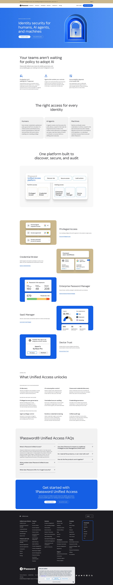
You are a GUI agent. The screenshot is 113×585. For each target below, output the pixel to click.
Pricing (21, 555)
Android (85, 531)
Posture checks (35, 532)
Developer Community (61, 544)
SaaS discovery (35, 541)
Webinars (59, 525)
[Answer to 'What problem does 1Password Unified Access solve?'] (54, 462)
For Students (72, 554)
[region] (37, 454)
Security (58, 534)
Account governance (36, 529)
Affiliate (71, 552)
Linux (85, 536)
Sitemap (21, 577)
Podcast (71, 529)
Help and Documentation (62, 553)
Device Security (48, 529)
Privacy (58, 536)
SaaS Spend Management (50, 538)
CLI (84, 538)
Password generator (24, 544)
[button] (89, 516)
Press (70, 527)
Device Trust (22, 535)
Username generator (24, 546)
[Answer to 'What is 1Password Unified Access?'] (54, 446)
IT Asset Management (36, 546)
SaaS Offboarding (48, 536)
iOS (84, 529)
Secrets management (61, 546)
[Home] (20, 516)
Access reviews (35, 525)
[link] (88, 5)
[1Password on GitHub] (84, 575)
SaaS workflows (35, 544)
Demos (21, 551)
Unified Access (23, 523)
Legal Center (72, 534)
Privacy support (60, 560)
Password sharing (35, 555)
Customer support (61, 558)
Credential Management (50, 541)
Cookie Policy (31, 575)
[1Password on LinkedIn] (86, 575)
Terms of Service (23, 575)
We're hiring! (71, 525)
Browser (85, 533)
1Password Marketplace (74, 550)
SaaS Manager (23, 533)
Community (59, 556)
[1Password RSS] (92, 575)
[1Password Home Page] (24, 5)
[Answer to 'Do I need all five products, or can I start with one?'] (92, 453)
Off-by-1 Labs (59, 523)
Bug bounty (59, 548)
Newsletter (71, 532)
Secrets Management (36, 552)
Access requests (35, 527)
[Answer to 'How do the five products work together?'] (92, 459)
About (70, 523)
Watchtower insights (36, 550)
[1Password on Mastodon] (76, 575)
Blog (58, 532)
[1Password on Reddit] (79, 575)
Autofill (33, 523)
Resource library (60, 529)
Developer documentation (62, 542)
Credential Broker (23, 529)
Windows (86, 527)
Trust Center (72, 536)
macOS (85, 524)
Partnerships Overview (74, 542)
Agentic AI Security (48, 547)
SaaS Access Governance (50, 534)
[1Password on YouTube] (81, 575)
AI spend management (49, 523)
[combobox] (89, 516)
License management (36, 548)
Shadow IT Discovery (49, 532)
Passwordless (47, 527)
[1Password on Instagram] (89, 575)
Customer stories (60, 527)
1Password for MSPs (73, 544)
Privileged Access (23, 531)
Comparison (22, 549)
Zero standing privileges (50, 525)
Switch (21, 553)
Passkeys (34, 561)
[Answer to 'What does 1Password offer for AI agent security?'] (54, 469)
